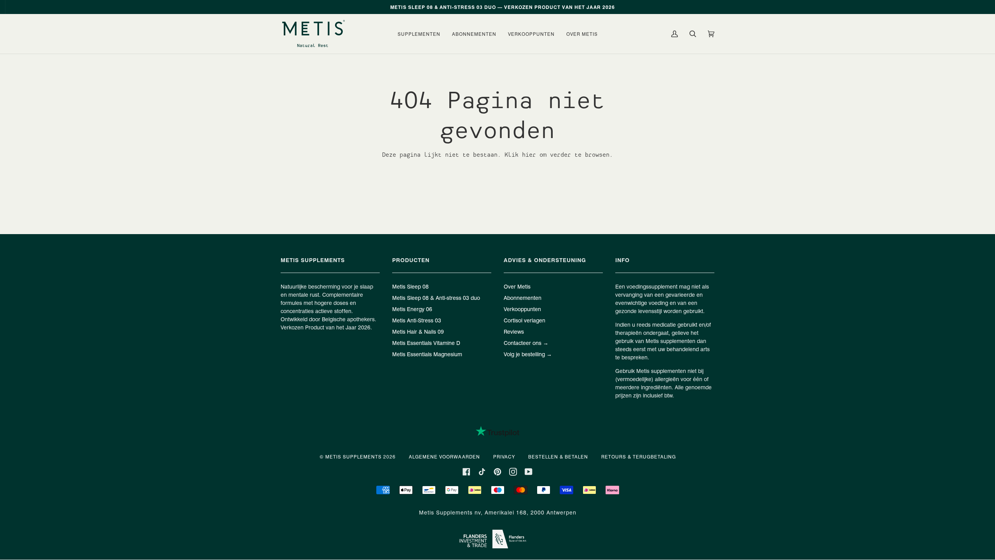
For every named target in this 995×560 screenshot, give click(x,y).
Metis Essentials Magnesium (427, 353)
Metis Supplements (353, 456)
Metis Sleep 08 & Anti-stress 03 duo (436, 297)
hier (529, 154)
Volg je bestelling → (528, 353)
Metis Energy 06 (412, 308)
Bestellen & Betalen (558, 456)
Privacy (504, 456)
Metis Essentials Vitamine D (426, 342)
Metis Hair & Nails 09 (418, 331)
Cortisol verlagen (524, 320)
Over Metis (517, 286)
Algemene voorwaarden (444, 456)
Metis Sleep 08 (410, 286)
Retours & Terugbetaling (638, 456)
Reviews (514, 331)
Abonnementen (522, 297)
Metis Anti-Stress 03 (416, 320)
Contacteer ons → (526, 342)
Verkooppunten (522, 308)
